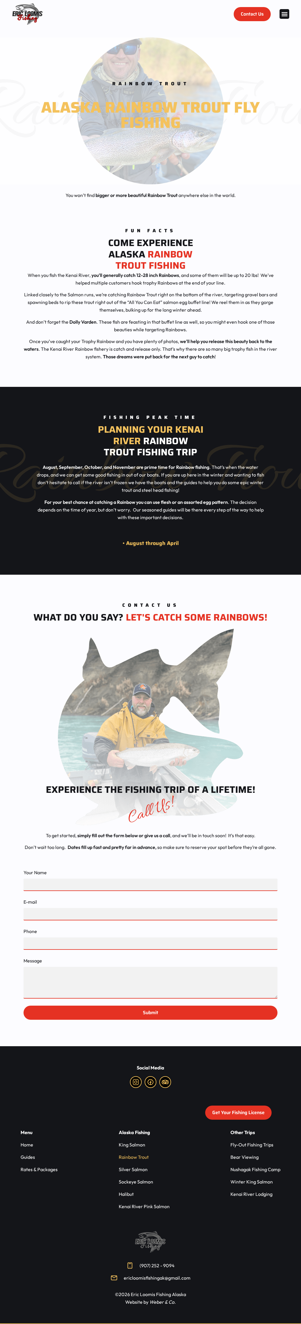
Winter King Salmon (251, 1182)
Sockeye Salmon (136, 1182)
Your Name (35, 872)
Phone (30, 931)
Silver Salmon (133, 1169)
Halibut (126, 1194)
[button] (284, 14)
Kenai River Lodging (251, 1194)
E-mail (30, 902)
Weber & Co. (162, 1302)
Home (27, 1145)
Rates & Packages (39, 1169)
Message (33, 961)
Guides (28, 1157)
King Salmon (132, 1145)
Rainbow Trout (134, 1157)
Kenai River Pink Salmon (144, 1206)
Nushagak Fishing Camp (255, 1169)
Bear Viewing (244, 1157)
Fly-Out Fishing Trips (251, 1145)
